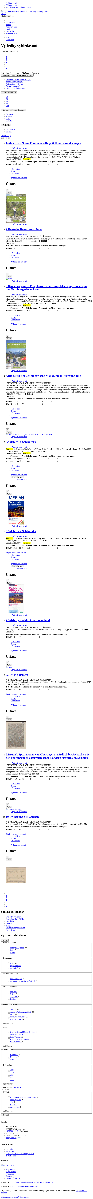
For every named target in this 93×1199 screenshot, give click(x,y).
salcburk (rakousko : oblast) (20, 1012)
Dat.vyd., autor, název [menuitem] (14, 86)
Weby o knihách (17, 477)
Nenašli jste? (11, 921)
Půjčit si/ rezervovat (19, 148)
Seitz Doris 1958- (17, 1034)
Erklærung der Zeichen (22, 816)
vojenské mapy (16, 1019)
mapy (12, 1014)
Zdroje (8, 926)
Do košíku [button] (15, 169)
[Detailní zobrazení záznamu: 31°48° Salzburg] (16, 749)
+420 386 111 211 (13, 1131)
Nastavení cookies (13, 1178)
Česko (12, 1059)
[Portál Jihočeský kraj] (10, 1165)
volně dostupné (16, 979)
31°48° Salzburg (17, 674)
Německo (14, 1057)
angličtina (14, 997)
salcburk (13, 1009)
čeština (12, 994)
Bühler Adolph (16, 1042)
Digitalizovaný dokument (16, 553)
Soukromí (9, 1176)
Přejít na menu (11, 5)
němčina (13, 992)
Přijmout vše (6, 1197)
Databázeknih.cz (22, 479)
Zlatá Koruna (11, 1156)
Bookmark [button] (15, 173)
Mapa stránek (11, 1172)
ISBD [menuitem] (8, 119)
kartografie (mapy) (17, 948)
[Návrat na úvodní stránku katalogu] (25, 11)
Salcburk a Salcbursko (21, 441)
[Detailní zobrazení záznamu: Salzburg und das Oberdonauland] (9, 667)
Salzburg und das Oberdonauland (28, 620)
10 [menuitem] (7, 97)
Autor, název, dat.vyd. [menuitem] (14, 84)
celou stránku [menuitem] (11, 129)
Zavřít (9, 192)
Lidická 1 (9, 1149)
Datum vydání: (11, 1087)
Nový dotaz (10, 930)
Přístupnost (10, 1174)
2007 (12, 1075)
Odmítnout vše (23, 1197)
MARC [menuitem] (9, 121)
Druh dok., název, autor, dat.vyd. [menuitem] (18, 80)
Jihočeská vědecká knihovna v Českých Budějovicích (32, 1182)
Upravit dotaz (11, 923)
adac (12, 1102)
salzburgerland (15, 1100)
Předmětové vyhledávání (15, 928)
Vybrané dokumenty (19, 178)
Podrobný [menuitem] (9, 116)
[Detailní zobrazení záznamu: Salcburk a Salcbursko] (16, 524)
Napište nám (10, 1169)
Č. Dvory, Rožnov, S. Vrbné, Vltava (20, 1154)
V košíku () (6, 136)
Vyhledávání (10, 22)
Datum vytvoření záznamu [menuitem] (16, 88)
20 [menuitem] (7, 99)
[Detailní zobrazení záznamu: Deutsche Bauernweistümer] (9, 279)
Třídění (17, 75)
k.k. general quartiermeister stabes (23, 1097)
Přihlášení (10, 40)
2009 (12, 1072)
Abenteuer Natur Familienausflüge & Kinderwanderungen (43, 143)
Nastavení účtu (11, 27)
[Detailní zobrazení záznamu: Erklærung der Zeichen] (16, 889)
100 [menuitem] (7, 106)
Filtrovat (5, 940)
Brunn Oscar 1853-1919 (19, 1039)
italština (13, 999)
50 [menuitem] (7, 103)
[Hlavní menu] (13, 16)
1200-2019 (16, 1087)
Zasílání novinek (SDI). (15, 919)
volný (12, 963)
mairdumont (14, 1107)
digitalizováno (15, 966)
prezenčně (14, 968)
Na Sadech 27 (11, 1151)
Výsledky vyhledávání (14, 917)
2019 (12, 1070)
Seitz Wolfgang (16, 1037)
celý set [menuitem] (9, 132)
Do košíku (6, 125)
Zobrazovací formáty (13, 110)
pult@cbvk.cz (11, 1138)
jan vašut (13, 1105)
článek (12, 953)
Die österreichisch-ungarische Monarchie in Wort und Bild (43, 375)
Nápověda (10, 31)
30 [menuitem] (7, 101)
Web (7, 37)
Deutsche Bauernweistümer (24, 229)
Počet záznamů (9, 93)
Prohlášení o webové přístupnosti (18, 7)
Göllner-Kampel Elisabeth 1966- (22, 1032)
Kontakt (9, 29)
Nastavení (14, 1197)
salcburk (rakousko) (17, 1017)
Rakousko (14, 1055)
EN (2, 14)
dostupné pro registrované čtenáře (23, 981)
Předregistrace (11, 33)
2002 (12, 1080)
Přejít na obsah (11, 3)
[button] (13, 171)
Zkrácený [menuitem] (9, 114)
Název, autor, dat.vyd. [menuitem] (14, 82)
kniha (12, 950)
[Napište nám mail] (19, 1138)
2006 (12, 1077)
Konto (8, 25)
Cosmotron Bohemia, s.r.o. (28, 1186)
